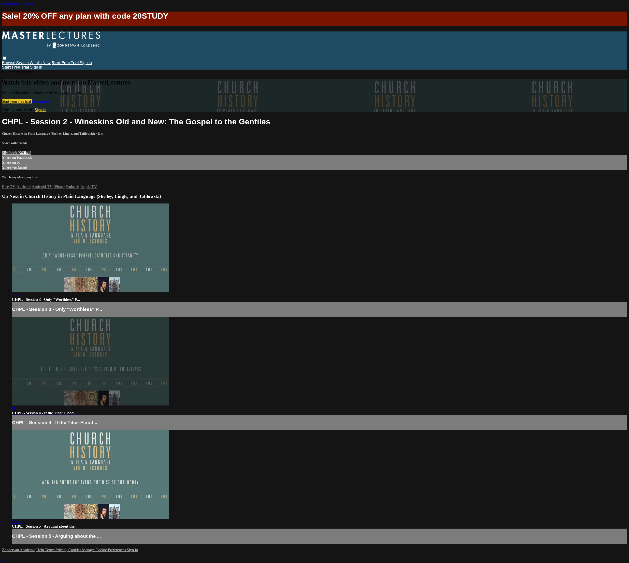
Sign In (36, 67)
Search (23, 63)
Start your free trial (17, 101)
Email (26, 153)
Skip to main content (18, 4)
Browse (9, 63)
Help (40, 550)
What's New (40, 63)
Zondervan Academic (18, 550)
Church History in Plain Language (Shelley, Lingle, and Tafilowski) (49, 133)
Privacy (62, 550)
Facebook (10, 153)
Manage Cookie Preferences (104, 550)
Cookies (75, 550)
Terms (50, 550)
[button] (4, 58)
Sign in (86, 63)
